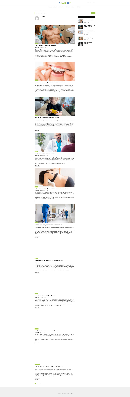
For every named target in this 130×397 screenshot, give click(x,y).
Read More (37, 130)
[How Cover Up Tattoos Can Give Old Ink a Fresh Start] (80, 27)
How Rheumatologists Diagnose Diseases (45, 153)
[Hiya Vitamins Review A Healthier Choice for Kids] (55, 106)
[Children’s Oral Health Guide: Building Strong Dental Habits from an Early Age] (80, 32)
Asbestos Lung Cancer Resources (88, 43)
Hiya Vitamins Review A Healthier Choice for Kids (47, 117)
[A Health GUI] (65, 3)
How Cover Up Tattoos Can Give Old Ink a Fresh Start (89, 26)
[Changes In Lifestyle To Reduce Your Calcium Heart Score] (55, 249)
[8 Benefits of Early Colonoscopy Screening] (55, 34)
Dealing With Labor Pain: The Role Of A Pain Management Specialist (51, 189)
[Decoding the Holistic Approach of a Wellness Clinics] (55, 319)
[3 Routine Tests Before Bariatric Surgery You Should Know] (55, 355)
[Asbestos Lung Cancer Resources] (80, 44)
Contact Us (88, 2)
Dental (36, 293)
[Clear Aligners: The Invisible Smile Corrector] (55, 284)
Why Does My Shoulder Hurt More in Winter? (89, 20)
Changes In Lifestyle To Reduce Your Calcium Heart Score (49, 260)
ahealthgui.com (70, 393)
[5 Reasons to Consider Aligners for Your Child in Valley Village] (55, 71)
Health (36, 43)
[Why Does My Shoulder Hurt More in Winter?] (80, 21)
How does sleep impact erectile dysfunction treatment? (48, 224)
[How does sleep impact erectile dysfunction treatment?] (55, 213)
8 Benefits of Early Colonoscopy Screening (45, 45)
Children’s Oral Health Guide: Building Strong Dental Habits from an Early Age (89, 32)
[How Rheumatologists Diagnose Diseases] (55, 142)
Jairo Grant (43, 16)
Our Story (93, 2)
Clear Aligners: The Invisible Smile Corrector (45, 295)
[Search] (94, 7)
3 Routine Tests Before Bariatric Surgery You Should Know (49, 366)
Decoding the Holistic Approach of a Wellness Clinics (48, 331)
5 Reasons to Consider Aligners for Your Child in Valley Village (50, 82)
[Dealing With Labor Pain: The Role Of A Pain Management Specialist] (55, 177)
